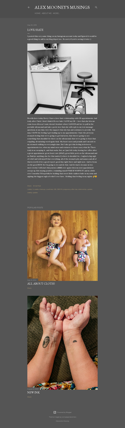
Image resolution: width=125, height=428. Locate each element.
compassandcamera (69, 417)
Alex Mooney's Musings (62, 7)
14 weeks (35, 189)
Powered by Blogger (64, 412)
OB (55, 189)
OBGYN (59, 189)
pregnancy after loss (70, 189)
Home (38, 13)
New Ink (33, 392)
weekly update (32, 192)
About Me (47, 13)
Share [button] (29, 186)
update (89, 189)
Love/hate (49, 189)
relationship (82, 189)
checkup (42, 189)
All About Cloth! (41, 283)
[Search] (96, 6)
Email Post (37, 186)
